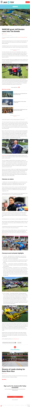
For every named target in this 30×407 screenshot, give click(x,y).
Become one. (15, 50)
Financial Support (17, 405)
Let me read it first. (15, 399)
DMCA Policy (27, 405)
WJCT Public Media (11, 405)
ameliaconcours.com (16, 338)
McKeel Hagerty (4, 155)
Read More (4, 379)
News (15, 6)
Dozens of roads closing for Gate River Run (13, 370)
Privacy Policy (22, 405)
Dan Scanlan (5, 33)
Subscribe (15, 396)
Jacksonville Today (3, 405)
